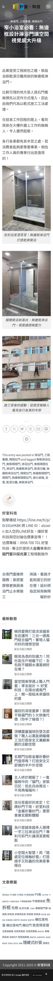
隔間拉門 (37, 21)
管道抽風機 (23, 936)
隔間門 (6, 477)
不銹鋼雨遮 (38, 901)
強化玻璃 (38, 477)
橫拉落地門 (14, 925)
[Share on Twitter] (22, 428)
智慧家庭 (9, 920)
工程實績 (25, 21)
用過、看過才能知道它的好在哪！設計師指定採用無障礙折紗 (40, 585)
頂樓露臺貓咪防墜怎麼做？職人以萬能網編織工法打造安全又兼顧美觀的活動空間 (32, 737)
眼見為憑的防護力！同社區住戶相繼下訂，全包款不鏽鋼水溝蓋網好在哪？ (32, 662)
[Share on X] (14, 428)
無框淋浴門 (26, 482)
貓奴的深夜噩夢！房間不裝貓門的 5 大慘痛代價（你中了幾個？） (32, 715)
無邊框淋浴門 (24, 468)
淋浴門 (14, 21)
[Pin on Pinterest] (46, 428)
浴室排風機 (31, 931)
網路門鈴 (33, 937)
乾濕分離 (12, 482)
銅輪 (20, 943)
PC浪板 (13, 894)
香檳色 (46, 943)
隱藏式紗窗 (32, 942)
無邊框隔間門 (41, 473)
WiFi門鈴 (45, 895)
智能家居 (24, 920)
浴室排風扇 (19, 931)
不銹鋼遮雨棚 (25, 901)
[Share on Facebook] (6, 428)
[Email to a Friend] (38, 428)
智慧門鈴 (16, 920)
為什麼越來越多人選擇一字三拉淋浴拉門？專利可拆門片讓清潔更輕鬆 (32, 833)
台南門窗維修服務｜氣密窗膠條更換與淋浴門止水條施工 (12, 585)
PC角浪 (20, 894)
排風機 (29, 914)
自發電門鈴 (41, 937)
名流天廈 (24, 908)
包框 (14, 907)
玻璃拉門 (13, 937)
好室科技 (43, 964)
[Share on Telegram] (26, 439)
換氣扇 (37, 914)
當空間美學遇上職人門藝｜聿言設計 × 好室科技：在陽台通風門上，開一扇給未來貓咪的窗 (32, 690)
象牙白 (15, 943)
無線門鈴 (41, 931)
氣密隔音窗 (40, 925)
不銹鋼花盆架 (14, 901)
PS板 (38, 894)
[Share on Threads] (30, 428)
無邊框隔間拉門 (22, 477)
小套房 (32, 908)
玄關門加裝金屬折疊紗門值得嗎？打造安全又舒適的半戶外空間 (32, 760)
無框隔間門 (13, 464)
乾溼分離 (39, 468)
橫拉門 (27, 925)
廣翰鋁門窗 (41, 908)
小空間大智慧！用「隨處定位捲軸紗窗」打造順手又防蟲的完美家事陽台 (32, 858)
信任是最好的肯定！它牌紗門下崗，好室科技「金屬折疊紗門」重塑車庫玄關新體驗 (32, 808)
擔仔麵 (43, 914)
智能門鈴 (31, 920)
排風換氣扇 (20, 914)
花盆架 (10, 943)
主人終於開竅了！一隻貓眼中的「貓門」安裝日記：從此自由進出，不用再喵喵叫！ (32, 783)
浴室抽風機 (7, 931)
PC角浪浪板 (29, 894)
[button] (3, 7)
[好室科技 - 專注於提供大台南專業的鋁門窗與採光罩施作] (26, 7)
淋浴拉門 (27, 464)
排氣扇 (10, 914)
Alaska (5, 894)
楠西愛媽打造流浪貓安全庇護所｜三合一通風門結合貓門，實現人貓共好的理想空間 (32, 637)
